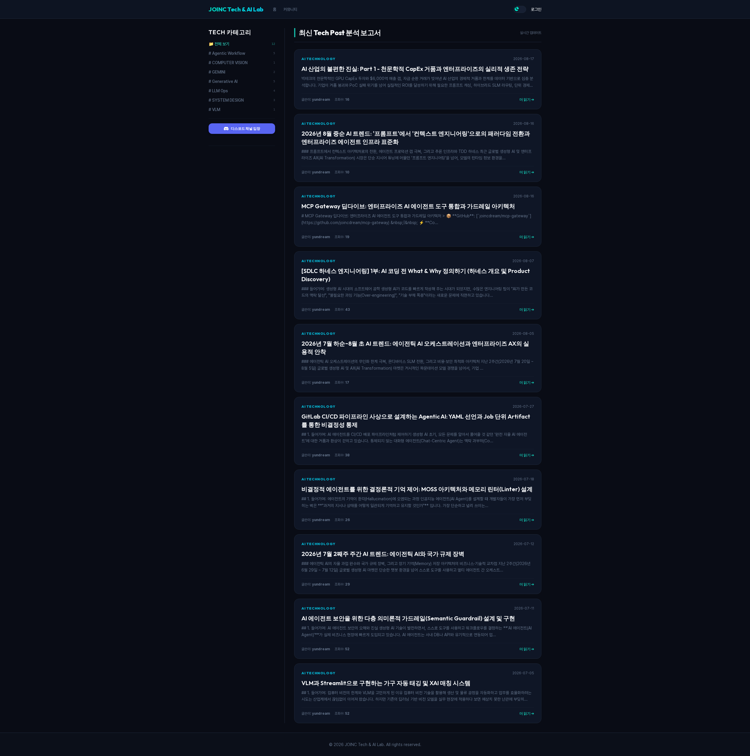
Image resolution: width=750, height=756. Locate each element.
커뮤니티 (290, 9)
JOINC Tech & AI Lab (236, 9)
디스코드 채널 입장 (245, 128)
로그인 (536, 9)
